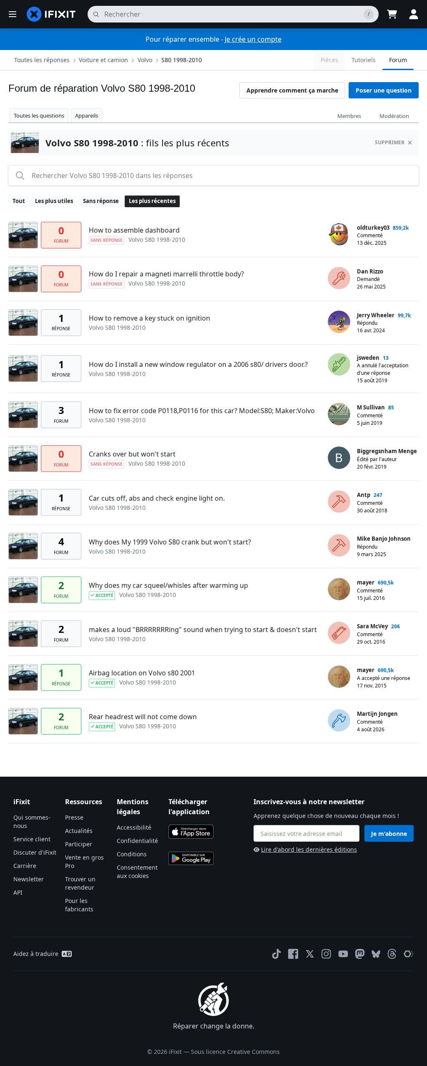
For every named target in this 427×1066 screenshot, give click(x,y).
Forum (398, 60)
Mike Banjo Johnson (384, 538)
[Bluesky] (376, 954)
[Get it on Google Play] (191, 858)
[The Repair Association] (409, 954)
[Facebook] (293, 954)
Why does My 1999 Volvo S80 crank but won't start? (170, 542)
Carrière (24, 866)
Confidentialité (137, 841)
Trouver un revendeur (80, 883)
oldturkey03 (373, 227)
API (18, 892)
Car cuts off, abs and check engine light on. (157, 498)
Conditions (132, 854)
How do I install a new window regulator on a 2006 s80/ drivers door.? (198, 364)
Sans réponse (101, 201)
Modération (394, 116)
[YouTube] (343, 954)
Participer (78, 844)
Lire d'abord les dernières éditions (309, 849)
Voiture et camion (103, 60)
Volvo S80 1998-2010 (156, 239)
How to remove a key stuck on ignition (149, 318)
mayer (365, 582)
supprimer (389, 142)
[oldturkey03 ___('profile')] (339, 234)
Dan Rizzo (370, 271)
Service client (31, 839)
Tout (19, 201)
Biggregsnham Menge (387, 451)
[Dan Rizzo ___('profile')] (339, 278)
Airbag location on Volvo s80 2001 (142, 672)
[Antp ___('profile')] (339, 501)
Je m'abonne (389, 834)
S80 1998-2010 (181, 60)
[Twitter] (310, 954)
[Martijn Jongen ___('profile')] (339, 720)
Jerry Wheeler (375, 315)
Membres (349, 116)
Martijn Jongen (377, 713)
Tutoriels (364, 60)
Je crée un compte (253, 39)
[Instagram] (327, 954)
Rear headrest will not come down (143, 716)
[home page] (51, 14)
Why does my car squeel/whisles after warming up (168, 585)
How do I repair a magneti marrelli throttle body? (166, 273)
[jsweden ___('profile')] (339, 364)
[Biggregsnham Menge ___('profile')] (339, 457)
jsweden (368, 357)
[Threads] (392, 954)
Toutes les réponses (42, 60)
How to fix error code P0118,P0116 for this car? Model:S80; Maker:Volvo (202, 410)
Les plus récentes (152, 201)
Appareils (86, 115)
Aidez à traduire (35, 954)
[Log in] (413, 14)
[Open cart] (392, 14)
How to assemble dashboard (134, 230)
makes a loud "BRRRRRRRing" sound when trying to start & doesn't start (203, 629)
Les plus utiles (54, 201)
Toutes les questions (39, 115)
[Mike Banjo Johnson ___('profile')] (339, 545)
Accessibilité (134, 827)
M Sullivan (371, 407)
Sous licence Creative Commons (235, 1052)
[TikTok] (276, 954)
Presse (74, 817)
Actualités (79, 831)
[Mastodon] (360, 954)
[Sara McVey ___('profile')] (339, 633)
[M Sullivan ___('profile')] (339, 414)
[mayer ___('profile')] (339, 589)
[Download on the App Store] (191, 832)
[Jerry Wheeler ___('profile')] (339, 322)
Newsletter (28, 879)
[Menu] (12, 14)
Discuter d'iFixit (34, 852)
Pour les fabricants (79, 905)
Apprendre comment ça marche (292, 90)
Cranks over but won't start (132, 454)
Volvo (145, 60)
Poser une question (384, 90)
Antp (363, 495)
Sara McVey (372, 626)
